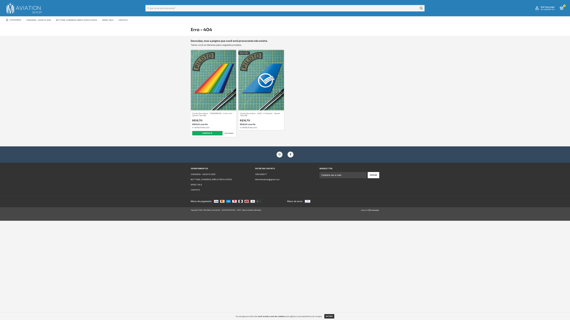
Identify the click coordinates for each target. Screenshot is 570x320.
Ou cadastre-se (547, 9)
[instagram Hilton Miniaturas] (279, 154)
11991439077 (261, 174)
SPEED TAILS (107, 20)
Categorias (15, 20)
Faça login (550, 7)
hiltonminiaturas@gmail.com (267, 179)
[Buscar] (421, 8)
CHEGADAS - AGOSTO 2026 (38, 20)
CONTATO (123, 20)
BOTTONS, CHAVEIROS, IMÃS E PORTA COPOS (76, 20)
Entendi (329, 316)
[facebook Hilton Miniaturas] (290, 154)
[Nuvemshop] (370, 210)
